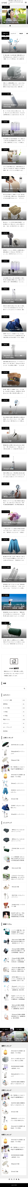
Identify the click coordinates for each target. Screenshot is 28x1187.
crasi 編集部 (14, 668)
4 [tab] (11, 25)
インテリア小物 (6, 511)
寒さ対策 (5, 66)
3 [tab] (10, 25)
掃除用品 (5, 288)
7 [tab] (16, 25)
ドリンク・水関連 (6, 93)
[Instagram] (9, 1179)
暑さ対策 (6, 7)
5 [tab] (13, 25)
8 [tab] (17, 25)
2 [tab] (8, 25)
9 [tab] (19, 25)
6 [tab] (14, 25)
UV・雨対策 (5, 428)
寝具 (5, 623)
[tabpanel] (14, 15)
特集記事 (21, 33)
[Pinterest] (16, 1179)
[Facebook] (14, 1179)
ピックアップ (13, 33)
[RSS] (18, 1179)
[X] (11, 1179)
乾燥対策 (5, 121)
